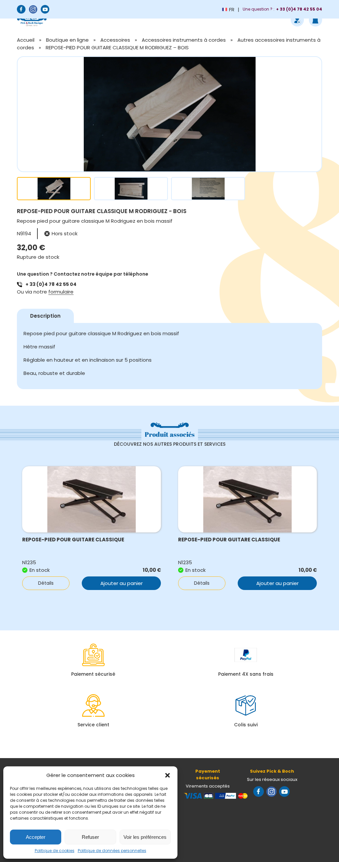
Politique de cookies (54, 850)
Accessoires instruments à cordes (184, 39)
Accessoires (115, 39)
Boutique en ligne (67, 39)
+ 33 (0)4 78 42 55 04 (50, 284)
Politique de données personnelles (112, 850)
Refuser (90, 837)
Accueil (25, 39)
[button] (167, 775)
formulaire (60, 291)
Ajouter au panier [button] (121, 583)
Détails (46, 583)
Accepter (35, 837)
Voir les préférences (145, 837)
